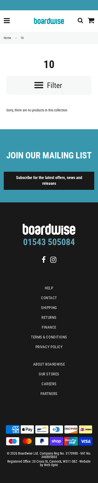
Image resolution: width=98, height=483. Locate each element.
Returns (49, 317)
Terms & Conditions (49, 337)
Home (7, 38)
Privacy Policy (49, 347)
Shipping (49, 307)
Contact (49, 298)
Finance (49, 327)
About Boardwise (49, 364)
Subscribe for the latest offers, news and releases (49, 180)
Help (49, 288)
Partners (48, 393)
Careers (49, 384)
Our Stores (49, 374)
